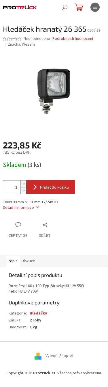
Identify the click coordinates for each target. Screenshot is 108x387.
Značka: (21, 44)
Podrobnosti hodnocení (72, 39)
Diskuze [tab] (28, 261)
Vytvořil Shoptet (59, 356)
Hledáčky (38, 313)
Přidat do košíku (54, 187)
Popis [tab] (13, 261)
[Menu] (95, 7)
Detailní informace (18, 208)
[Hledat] (65, 7)
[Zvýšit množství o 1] (23, 184)
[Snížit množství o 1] (23, 190)
